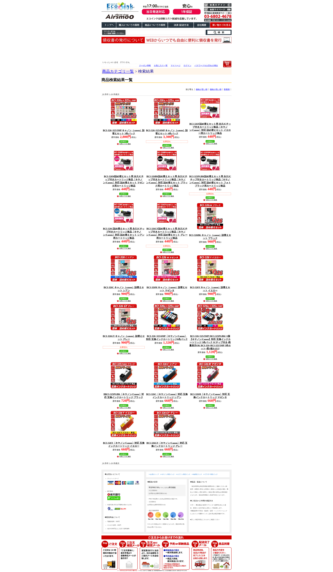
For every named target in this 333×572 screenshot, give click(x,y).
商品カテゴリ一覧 (118, 71)
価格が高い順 (216, 89)
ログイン (187, 65)
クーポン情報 (145, 65)
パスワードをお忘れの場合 (206, 65)
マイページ (175, 65)
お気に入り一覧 (161, 65)
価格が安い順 (201, 89)
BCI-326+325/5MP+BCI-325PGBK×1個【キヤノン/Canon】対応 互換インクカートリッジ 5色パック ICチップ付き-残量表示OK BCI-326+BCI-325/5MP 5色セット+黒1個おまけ (210, 342)
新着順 (227, 89)
